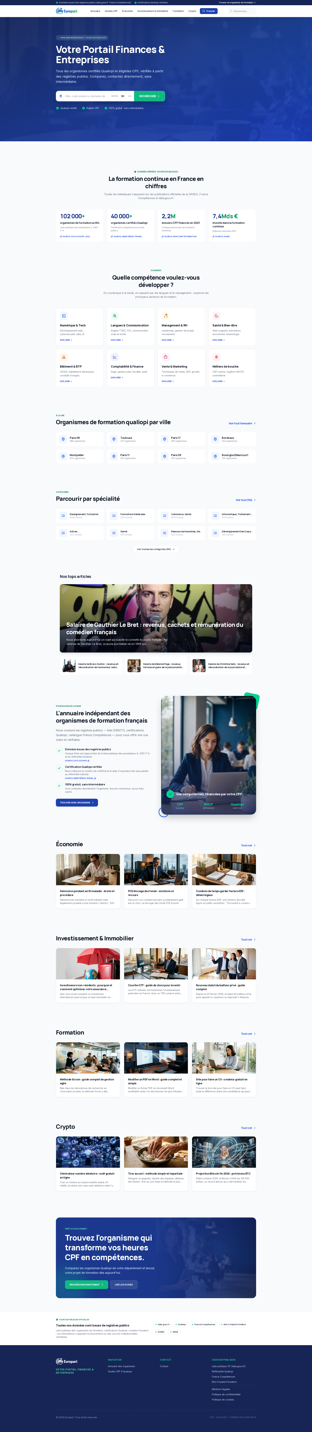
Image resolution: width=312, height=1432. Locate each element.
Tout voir (246, 845)
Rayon (114, 96)
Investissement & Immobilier (152, 11)
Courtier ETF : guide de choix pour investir (154, 985)
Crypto (192, 11)
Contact (164, 1366)
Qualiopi (182, 1324)
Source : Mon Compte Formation (180, 236)
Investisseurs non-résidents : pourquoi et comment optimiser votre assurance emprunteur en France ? (86, 989)
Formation (178, 11)
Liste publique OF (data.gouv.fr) (229, 1366)
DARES (161, 1332)
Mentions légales (221, 1389)
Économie (127, 11)
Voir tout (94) (244, 500)
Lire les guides (124, 1284)
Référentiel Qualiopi (222, 1371)
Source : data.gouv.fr (76, 760)
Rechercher (147, 96)
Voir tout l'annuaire (240, 423)
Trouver (210, 11)
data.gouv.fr (163, 1324)
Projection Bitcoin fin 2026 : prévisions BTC (223, 1173)
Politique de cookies (223, 1399)
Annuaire (95, 11)
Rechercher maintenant (85, 1284)
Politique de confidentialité (226, 1394)
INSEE (175, 1332)
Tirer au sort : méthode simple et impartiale (155, 1173)
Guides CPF (111, 11)
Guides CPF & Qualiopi (120, 1371)
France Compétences (204, 1324)
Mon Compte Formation (235, 1324)
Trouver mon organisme (75, 802)
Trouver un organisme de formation (236, 2)
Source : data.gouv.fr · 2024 (76, 236)
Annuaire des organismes (121, 1366)
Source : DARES (222, 236)
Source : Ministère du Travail (127, 236)
